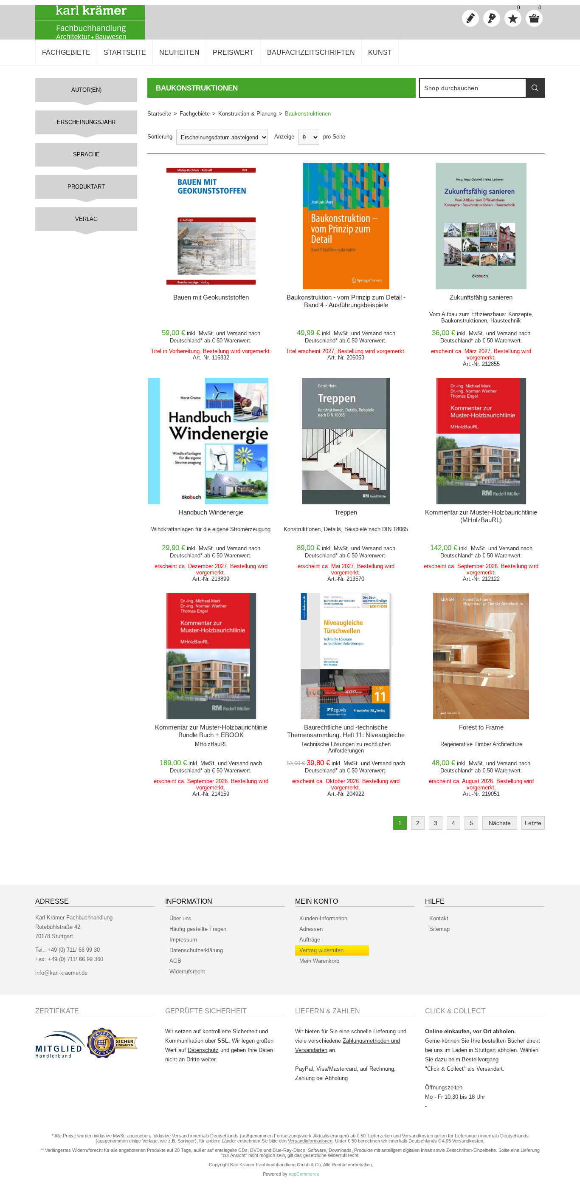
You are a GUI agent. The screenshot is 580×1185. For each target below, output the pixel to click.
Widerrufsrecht (187, 971)
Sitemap (439, 929)
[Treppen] (346, 441)
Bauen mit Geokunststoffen (211, 297)
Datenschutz (203, 1050)
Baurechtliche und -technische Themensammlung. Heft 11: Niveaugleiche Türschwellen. (346, 735)
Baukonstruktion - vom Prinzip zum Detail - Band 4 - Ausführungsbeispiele (346, 301)
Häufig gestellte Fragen (197, 929)
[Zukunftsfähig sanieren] (481, 226)
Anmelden (491, 18)
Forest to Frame (481, 727)
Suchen (535, 88)
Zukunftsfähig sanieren (481, 297)
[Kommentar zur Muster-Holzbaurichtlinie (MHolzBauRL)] (481, 441)
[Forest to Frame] (481, 656)
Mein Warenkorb (319, 961)
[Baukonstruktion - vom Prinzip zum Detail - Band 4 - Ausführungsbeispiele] (346, 226)
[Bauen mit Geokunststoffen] (211, 226)
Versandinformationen (310, 1140)
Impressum (183, 939)
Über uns (180, 918)
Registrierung (470, 18)
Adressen (311, 929)
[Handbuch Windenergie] (211, 441)
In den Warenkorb (196, 171)
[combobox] (473, 88)
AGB (175, 961)
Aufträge (309, 939)
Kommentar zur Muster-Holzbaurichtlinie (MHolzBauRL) (481, 516)
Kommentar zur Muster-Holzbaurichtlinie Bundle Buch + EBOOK (211, 731)
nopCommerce (304, 1174)
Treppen (346, 512)
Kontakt (438, 918)
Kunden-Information (323, 918)
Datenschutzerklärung (196, 950)
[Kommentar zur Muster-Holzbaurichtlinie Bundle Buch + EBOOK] (211, 656)
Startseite (159, 113)
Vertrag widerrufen (321, 950)
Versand (237, 333)
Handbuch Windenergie (211, 512)
